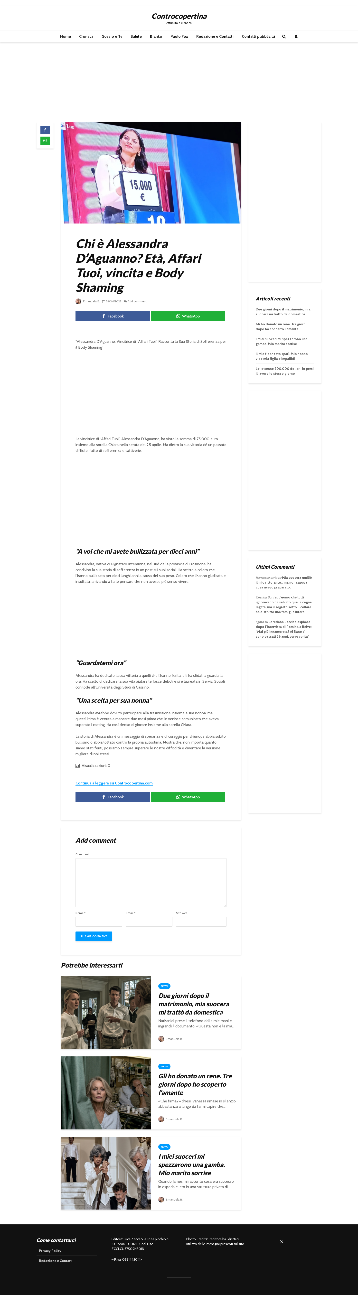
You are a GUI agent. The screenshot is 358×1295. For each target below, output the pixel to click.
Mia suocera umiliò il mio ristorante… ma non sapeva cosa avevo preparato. (284, 582)
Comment (82, 854)
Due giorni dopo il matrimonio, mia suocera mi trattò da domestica (193, 1004)
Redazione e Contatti (215, 36)
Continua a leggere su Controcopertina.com (114, 783)
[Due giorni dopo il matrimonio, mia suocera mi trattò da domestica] (106, 1012)
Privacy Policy (50, 1250)
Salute (136, 36)
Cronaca (86, 36)
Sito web (181, 913)
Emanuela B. (91, 301)
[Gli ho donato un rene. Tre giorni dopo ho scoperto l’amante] (106, 1092)
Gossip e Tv (112, 36)
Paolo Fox (179, 36)
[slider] (305, 1281)
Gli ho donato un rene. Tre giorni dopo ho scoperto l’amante (195, 1084)
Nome (80, 913)
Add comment (137, 301)
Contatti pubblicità (258, 36)
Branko (156, 36)
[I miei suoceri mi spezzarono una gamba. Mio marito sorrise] (106, 1173)
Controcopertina (179, 15)
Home (65, 36)
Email (130, 913)
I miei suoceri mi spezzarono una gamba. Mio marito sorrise (191, 1164)
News (164, 986)
